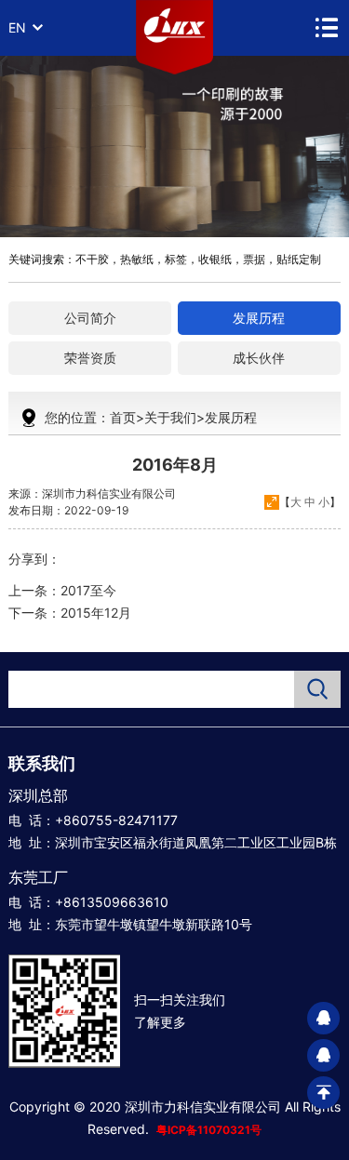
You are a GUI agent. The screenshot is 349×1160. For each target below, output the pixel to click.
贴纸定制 (298, 259)
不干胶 (92, 259)
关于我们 (170, 417)
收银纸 (215, 259)
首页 (123, 417)
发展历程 (259, 318)
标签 (176, 259)
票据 (254, 259)
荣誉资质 (90, 358)
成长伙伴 (259, 358)
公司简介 (90, 318)
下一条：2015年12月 (69, 612)
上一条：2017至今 (62, 590)
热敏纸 (137, 259)
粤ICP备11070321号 (209, 1130)
